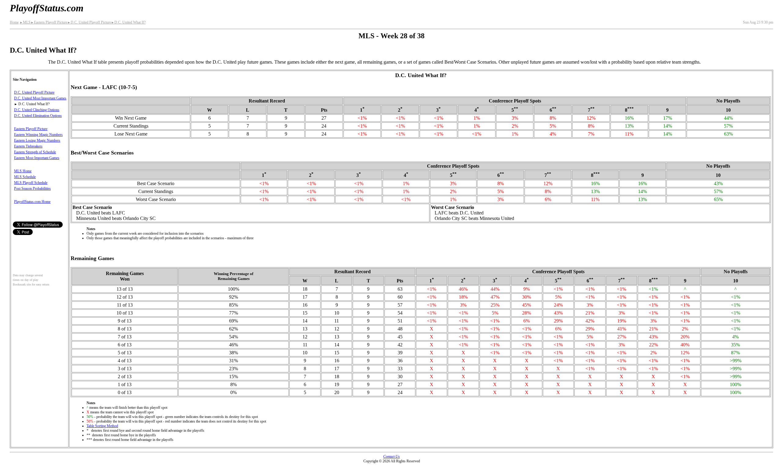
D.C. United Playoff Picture (89, 22)
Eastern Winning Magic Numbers (38, 134)
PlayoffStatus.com (46, 7)
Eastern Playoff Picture (49, 22)
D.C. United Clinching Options (36, 110)
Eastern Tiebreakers (28, 146)
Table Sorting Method (102, 426)
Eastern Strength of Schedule (35, 152)
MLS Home (23, 171)
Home (14, 22)
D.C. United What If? (128, 22)
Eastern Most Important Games (36, 158)
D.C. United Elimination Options (38, 116)
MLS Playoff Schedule (30, 183)
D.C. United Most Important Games (40, 98)
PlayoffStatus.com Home (32, 201)
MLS (25, 22)
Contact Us (391, 456)
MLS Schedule (25, 177)
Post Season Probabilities (32, 188)
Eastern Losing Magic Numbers (37, 140)
